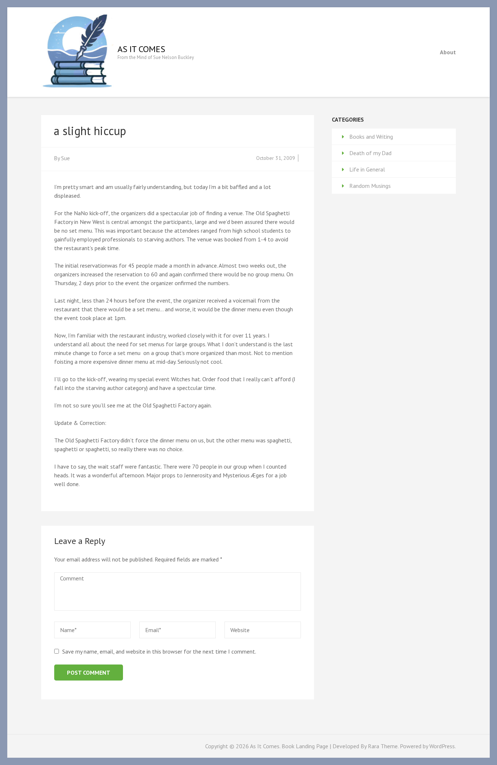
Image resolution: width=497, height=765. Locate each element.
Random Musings (370, 185)
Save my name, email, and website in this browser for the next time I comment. (159, 651)
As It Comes (141, 49)
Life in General (367, 169)
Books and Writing (371, 136)
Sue (65, 158)
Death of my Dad (370, 153)
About (448, 52)
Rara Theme (383, 746)
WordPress (442, 746)
